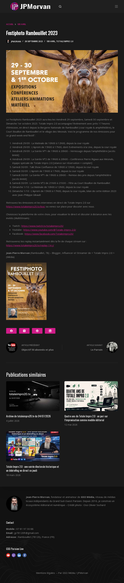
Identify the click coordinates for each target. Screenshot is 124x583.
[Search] (60, 6)
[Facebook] (11, 331)
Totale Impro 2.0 (64, 41)
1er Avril (50, 41)
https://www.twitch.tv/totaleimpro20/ (42, 225)
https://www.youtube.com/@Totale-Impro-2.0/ (49, 229)
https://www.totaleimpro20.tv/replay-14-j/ (30, 245)
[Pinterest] (37, 331)
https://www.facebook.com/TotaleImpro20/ (49, 233)
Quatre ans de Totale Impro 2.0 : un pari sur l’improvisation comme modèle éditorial (86, 418)
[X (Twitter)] (24, 331)
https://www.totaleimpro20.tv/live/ (25, 206)
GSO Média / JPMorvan (75, 572)
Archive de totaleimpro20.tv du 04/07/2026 (28, 416)
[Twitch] (14, 555)
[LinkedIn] (50, 331)
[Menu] (116, 6)
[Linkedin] (19, 555)
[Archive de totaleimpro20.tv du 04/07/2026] (33, 396)
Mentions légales (45, 572)
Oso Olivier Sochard (94, 505)
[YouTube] (8, 555)
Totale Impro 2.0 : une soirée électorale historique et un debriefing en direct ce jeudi (32, 468)
